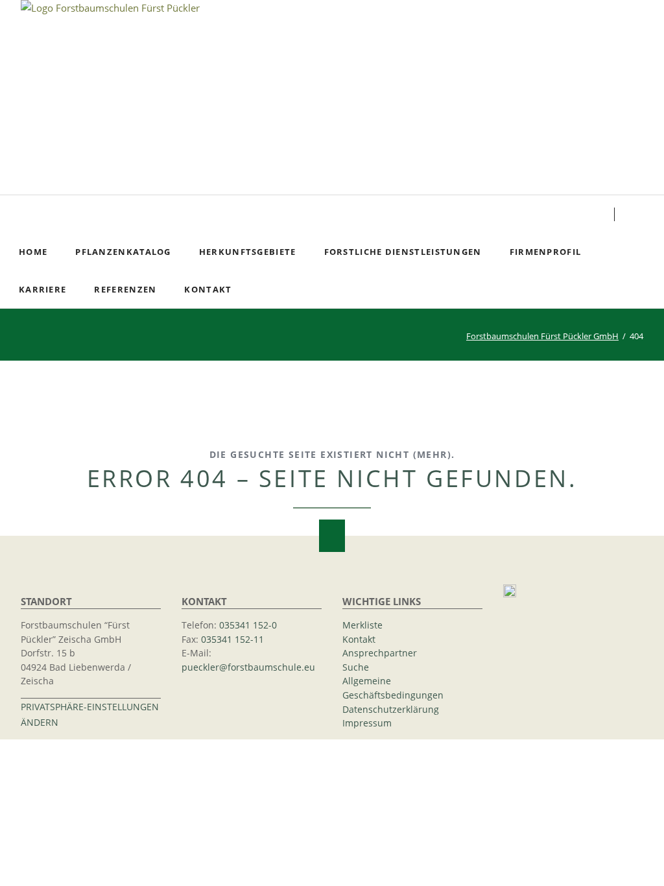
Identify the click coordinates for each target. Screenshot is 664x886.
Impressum (367, 723)
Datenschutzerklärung (390, 709)
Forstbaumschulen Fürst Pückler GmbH (542, 336)
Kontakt (358, 639)
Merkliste (362, 625)
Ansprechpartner (379, 653)
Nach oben (332, 536)
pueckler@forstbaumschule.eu (248, 667)
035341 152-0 (248, 625)
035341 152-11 (232, 639)
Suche (639, 214)
